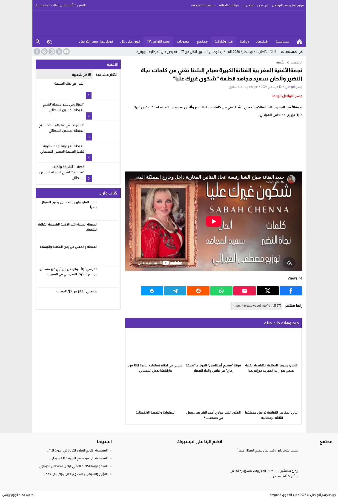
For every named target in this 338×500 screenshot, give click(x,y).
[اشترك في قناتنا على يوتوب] (66, 51)
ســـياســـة (282, 41)
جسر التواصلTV (158, 41)
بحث (37, 41)
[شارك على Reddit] (198, 291)
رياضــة (244, 41)
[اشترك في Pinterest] (44, 51)
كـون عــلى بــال (130, 41)
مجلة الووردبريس (13, 495)
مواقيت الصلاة (229, 5)
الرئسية (299, 41)
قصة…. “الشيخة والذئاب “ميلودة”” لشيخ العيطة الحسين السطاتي (61, 172)
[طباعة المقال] (152, 291)
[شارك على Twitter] (268, 291)
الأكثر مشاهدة (106, 75)
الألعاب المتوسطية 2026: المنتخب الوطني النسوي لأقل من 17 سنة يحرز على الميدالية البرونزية (206, 52)
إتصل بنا (248, 5)
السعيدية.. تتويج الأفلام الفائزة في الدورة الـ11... (77, 450)
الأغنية (280, 62)
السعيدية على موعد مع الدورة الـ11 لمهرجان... (78, 458)
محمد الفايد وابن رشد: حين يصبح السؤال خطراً (268, 450)
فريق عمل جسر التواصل (288, 5)
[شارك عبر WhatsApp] (222, 291)
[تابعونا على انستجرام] (51, 51)
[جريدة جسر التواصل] (169, 23)
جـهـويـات (183, 41)
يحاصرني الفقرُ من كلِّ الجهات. (76, 291)
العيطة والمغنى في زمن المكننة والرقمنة (68, 247)
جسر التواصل (293, 87)
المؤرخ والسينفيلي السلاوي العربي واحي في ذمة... (75, 474)
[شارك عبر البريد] (245, 291)
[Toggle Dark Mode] (49, 41)
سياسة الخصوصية (203, 5)
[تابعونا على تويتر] (58, 51)
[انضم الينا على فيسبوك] (36, 51)
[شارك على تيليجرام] (175, 291)
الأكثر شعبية (81, 75)
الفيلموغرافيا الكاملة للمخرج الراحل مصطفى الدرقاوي (73, 466)
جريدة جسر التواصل (323, 495)
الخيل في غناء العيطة (69, 83)
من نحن (262, 5)
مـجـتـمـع (202, 41)
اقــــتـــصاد (262, 41)
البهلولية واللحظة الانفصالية (155, 412)
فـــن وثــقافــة (224, 41)
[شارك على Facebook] (291, 291)
